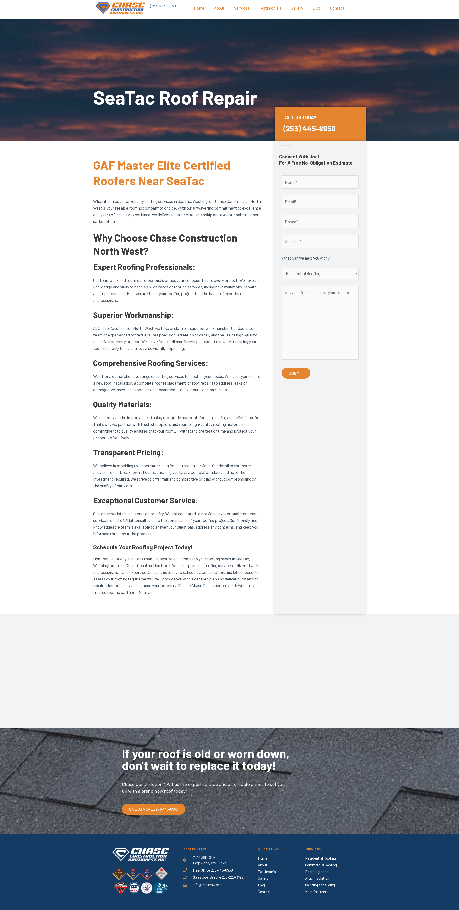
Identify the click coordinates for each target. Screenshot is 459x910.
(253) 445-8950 (163, 5)
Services (241, 7)
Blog (317, 7)
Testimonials (270, 7)
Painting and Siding (320, 885)
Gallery (297, 7)
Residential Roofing (320, 858)
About (219, 7)
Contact (337, 7)
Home (199, 7)
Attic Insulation (317, 878)
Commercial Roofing (321, 865)
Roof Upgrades (316, 871)
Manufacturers (316, 891)
